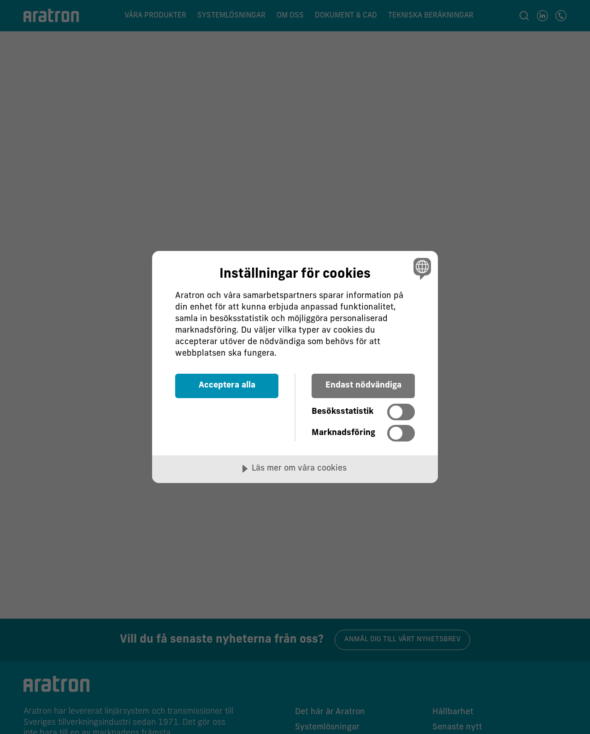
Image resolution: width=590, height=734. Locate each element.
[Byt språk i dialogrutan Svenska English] (420, 268)
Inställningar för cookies (295, 274)
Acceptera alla (227, 386)
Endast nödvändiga (363, 386)
